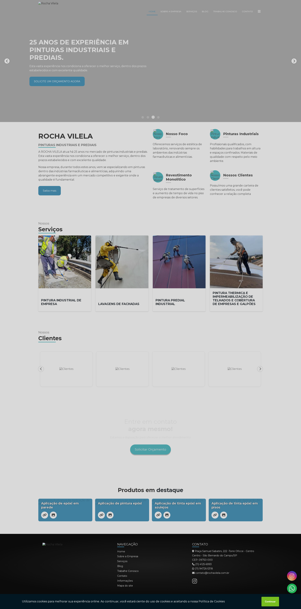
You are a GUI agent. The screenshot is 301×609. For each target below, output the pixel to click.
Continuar (270, 601)
